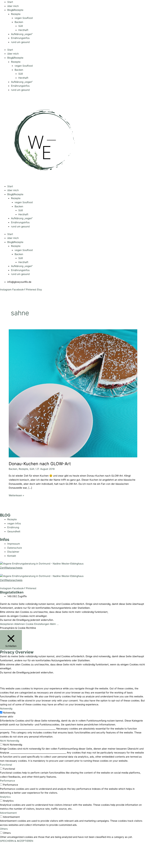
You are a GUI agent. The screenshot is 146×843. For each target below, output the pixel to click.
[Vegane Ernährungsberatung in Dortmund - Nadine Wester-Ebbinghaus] (42, 563)
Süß (20, 26)
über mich (13, 6)
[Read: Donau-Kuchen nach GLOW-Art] (73, 393)
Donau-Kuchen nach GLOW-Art (40, 463)
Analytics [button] (5, 796)
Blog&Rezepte (15, 10)
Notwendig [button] (6, 708)
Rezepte (15, 14)
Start (10, 2)
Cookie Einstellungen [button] (37, 624)
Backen (19, 22)
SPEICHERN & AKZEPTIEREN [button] (16, 840)
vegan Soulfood (24, 18)
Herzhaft (23, 30)
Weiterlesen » (16, 495)
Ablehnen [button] (19, 624)
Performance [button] (7, 780)
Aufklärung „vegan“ (22, 34)
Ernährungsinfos (20, 38)
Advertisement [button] (8, 812)
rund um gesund (20, 42)
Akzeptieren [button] (7, 624)
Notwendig (9, 712)
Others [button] (4, 828)
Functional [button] (6, 764)
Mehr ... (54, 624)
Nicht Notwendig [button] (9, 740)
